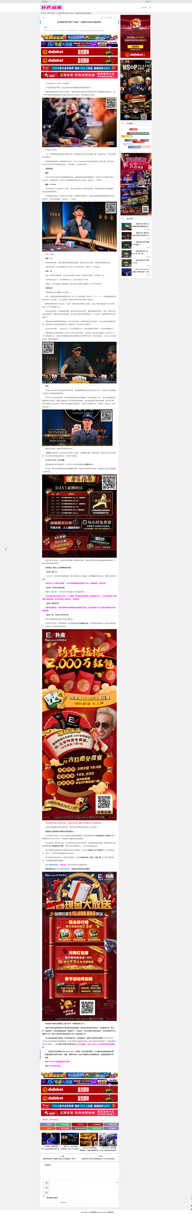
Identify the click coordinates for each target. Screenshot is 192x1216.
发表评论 (109, 17)
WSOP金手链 (96, 1128)
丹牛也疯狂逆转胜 (63, 869)
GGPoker (81, 1124)
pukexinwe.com (67, 1051)
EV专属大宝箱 (132, 145)
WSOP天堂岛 (65, 1128)
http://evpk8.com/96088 (96, 1044)
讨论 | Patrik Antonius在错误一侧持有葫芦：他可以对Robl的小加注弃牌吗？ (141, 272)
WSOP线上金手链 (80, 1128)
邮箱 (46, 1188)
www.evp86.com (58, 83)
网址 (45, 1193)
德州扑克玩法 (51, 13)
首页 (44, 13)
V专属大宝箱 (112, 1124)
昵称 (46, 1183)
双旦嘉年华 (112, 1128)
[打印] (102, 17)
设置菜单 (148, 1)
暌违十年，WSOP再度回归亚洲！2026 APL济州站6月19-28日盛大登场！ (69, 1149)
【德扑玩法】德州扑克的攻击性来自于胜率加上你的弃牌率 (140, 235)
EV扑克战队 (65, 1124)
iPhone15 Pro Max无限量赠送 (144, 132)
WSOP (49, 1128)
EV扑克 (49, 1124)
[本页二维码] (189, 1209)
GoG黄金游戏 (96, 1124)
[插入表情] (115, 1182)
